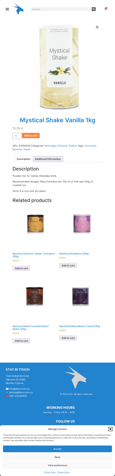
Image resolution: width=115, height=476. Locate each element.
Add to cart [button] (21, 268)
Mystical (62, 145)
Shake (26, 149)
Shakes (73, 145)
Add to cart (30, 135)
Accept (58, 448)
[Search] (94, 9)
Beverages (51, 145)
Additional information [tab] (48, 158)
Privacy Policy (50, 472)
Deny (57, 457)
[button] (110, 429)
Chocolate (90, 145)
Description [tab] (23, 158)
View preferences (57, 465)
